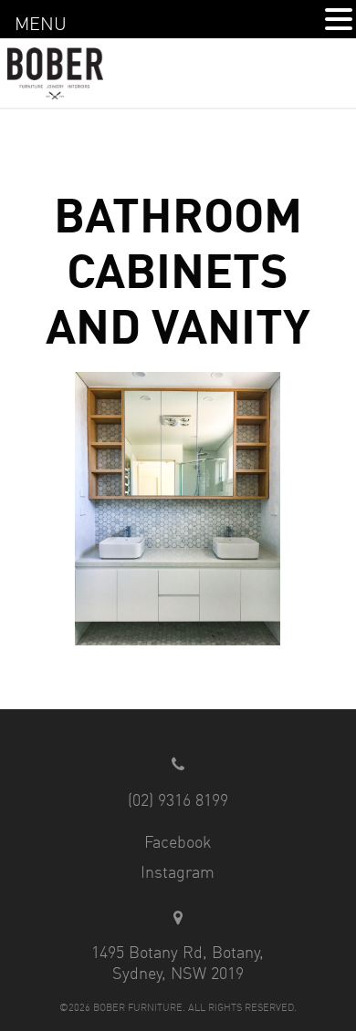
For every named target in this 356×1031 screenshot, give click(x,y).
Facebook (177, 840)
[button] (338, 19)
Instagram (178, 871)
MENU (41, 23)
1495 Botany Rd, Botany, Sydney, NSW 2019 (177, 962)
